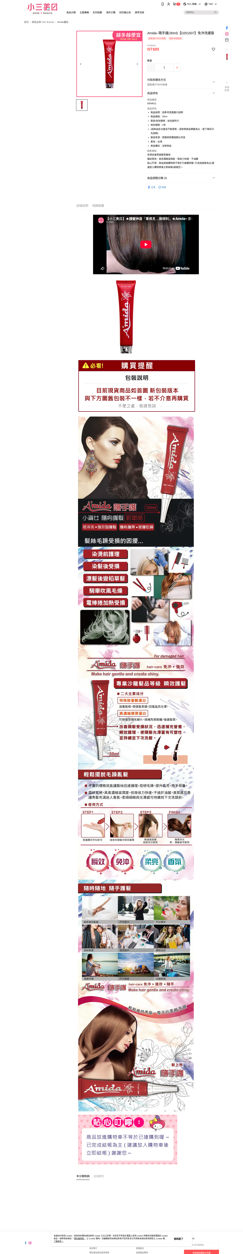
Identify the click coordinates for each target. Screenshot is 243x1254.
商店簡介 (93, 1248)
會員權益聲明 (142, 1253)
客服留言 (140, 1248)
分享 (153, 187)
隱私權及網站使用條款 (99, 1253)
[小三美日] (42, 8)
